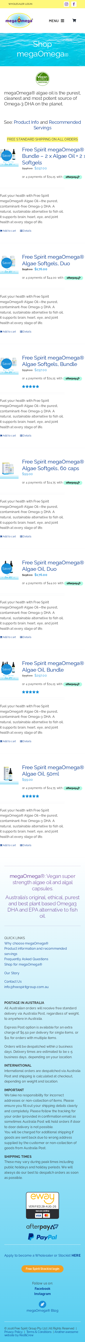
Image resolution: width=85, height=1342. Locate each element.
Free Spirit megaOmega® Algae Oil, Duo (53, 565)
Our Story (12, 973)
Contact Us (13, 982)
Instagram (42, 1294)
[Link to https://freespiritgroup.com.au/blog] (42, 1304)
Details (27, 230)
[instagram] (66, 4)
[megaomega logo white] (19, 14)
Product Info (26, 122)
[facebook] (74, 4)
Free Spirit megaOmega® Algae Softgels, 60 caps (53, 464)
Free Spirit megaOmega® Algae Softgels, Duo (53, 260)
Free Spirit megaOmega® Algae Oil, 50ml (53, 770)
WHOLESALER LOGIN (20, 4)
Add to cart (9, 230)
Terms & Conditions (39, 1332)
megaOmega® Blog (42, 1311)
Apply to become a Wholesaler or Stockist (42, 1255)
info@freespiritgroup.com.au (26, 987)
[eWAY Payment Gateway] (42, 1195)
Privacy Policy (13, 1332)
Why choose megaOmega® (26, 943)
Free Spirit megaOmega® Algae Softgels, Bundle (53, 360)
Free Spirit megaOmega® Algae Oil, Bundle (53, 666)
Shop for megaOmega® (23, 964)
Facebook (43, 1289)
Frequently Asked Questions (26, 959)
